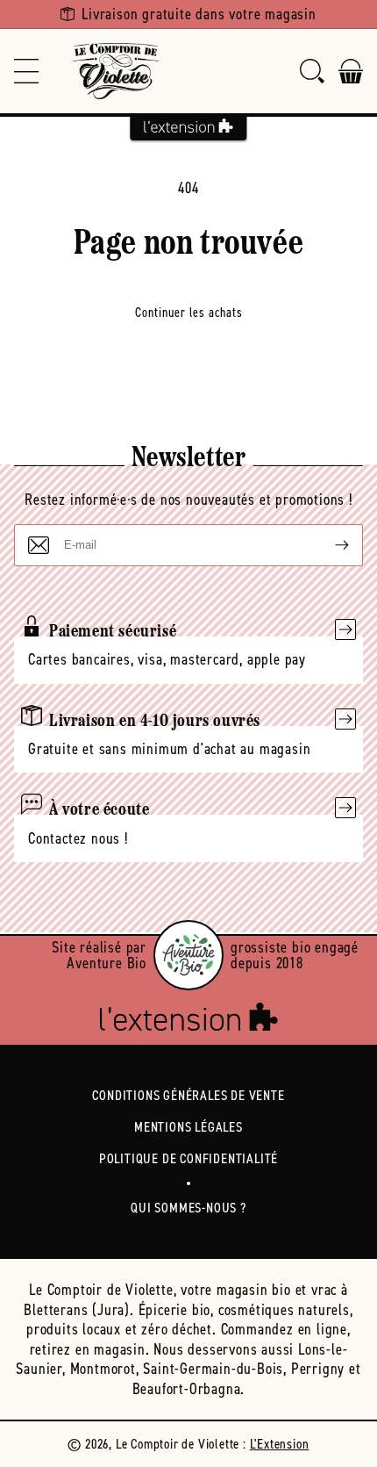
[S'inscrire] (328, 545)
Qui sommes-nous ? (188, 1207)
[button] (26, 71)
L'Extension (279, 1444)
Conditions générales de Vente (188, 1095)
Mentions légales (188, 1127)
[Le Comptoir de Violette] (116, 71)
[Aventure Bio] (188, 955)
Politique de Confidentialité (188, 1158)
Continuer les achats (189, 312)
